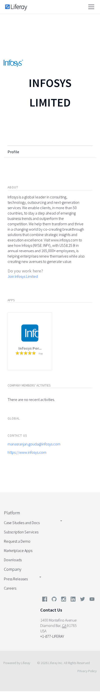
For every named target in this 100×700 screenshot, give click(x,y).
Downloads (13, 559)
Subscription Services (21, 531)
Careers (10, 588)
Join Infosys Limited (23, 276)
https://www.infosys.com (27, 452)
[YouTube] (91, 600)
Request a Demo (17, 541)
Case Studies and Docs (22, 522)
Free (41, 353)
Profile (13, 151)
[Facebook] (44, 600)
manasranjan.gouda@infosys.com (34, 444)
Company (12, 569)
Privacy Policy (87, 671)
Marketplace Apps (18, 550)
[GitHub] (54, 600)
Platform (12, 513)
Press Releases (16, 578)
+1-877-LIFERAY (52, 636)
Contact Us (51, 610)
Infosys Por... (30, 348)
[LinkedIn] (73, 600)
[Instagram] (63, 600)
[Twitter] (82, 600)
